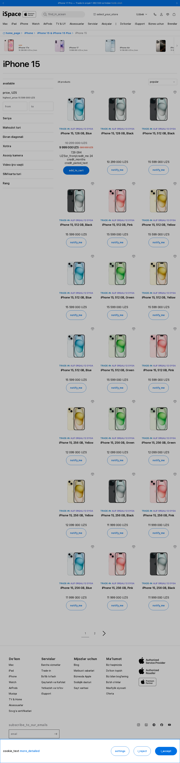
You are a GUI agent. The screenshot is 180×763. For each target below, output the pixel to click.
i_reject (142, 751)
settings (120, 751)
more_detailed (30, 751)
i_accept (166, 751)
